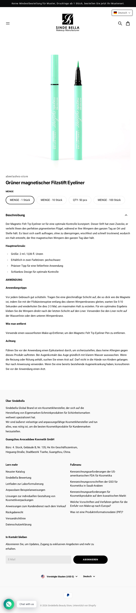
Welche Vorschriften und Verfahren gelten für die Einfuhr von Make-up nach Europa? (99, 504)
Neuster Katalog (15, 471)
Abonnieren (90, 559)
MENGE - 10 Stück (51, 200)
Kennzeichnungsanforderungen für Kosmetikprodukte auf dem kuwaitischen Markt (98, 494)
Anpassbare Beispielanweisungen (25, 490)
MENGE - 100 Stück (109, 200)
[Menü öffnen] (8, 23)
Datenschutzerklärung (18, 524)
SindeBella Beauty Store (60, 605)
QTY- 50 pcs (80, 200)
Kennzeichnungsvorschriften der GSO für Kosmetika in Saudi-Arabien (94, 483)
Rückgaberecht (14, 512)
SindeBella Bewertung (18, 477)
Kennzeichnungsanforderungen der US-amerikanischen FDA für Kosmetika (92, 473)
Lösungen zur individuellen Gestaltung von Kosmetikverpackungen (30, 498)
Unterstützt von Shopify (84, 605)
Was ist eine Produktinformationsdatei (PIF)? (96, 512)
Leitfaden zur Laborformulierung (24, 484)
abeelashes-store (17, 176)
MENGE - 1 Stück (20, 200)
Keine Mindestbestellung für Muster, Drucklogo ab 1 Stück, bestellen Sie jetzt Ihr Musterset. (68, 3)
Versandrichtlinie (16, 518)
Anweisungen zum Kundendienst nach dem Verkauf (36, 506)
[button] (122, 13)
